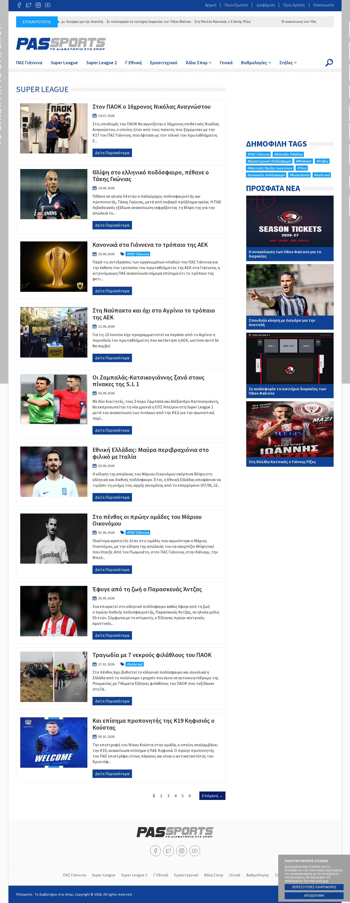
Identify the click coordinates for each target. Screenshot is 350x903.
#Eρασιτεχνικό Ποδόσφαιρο (269, 161)
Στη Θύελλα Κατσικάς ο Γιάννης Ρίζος (208, 22)
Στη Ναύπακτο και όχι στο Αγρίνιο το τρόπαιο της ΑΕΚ (120, 334)
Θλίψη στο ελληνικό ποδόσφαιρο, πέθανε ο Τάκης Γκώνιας (120, 199)
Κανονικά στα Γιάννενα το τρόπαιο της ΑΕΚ (120, 268)
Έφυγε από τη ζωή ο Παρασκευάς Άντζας (120, 612)
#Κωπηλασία (299, 175)
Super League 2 (101, 62)
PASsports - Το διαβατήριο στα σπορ (61, 43)
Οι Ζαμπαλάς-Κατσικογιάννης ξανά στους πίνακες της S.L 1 (120, 404)
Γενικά (226, 62)
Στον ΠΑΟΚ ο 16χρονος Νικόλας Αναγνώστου (120, 130)
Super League (64, 62)
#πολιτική (322, 175)
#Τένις (301, 168)
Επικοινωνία (324, 5)
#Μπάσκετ (304, 161)
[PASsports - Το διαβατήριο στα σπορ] (175, 836)
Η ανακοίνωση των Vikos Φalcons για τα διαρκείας (304, 22)
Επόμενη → (212, 795)
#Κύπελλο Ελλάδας (288, 154)
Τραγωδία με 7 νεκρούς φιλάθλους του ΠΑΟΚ (120, 678)
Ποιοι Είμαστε (236, 5)
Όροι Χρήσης (294, 5)
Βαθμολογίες (254, 62)
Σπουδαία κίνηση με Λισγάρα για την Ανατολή (290, 297)
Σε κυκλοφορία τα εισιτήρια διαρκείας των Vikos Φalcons (134, 22)
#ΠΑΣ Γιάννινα (258, 154)
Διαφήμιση (265, 5)
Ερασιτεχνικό (163, 62)
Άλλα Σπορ (197, 62)
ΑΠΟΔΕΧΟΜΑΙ (314, 895)
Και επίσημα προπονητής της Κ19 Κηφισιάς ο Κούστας (120, 748)
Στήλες (286, 62)
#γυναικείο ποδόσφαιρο (266, 175)
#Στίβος (322, 161)
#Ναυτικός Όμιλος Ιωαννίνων (269, 168)
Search (329, 62)
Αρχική (210, 5)
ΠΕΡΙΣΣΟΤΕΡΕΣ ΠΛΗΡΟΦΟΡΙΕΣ (314, 887)
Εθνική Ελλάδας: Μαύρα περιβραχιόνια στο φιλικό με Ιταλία (120, 474)
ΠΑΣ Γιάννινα (29, 62)
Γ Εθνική (133, 62)
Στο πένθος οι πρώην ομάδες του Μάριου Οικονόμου (120, 544)
